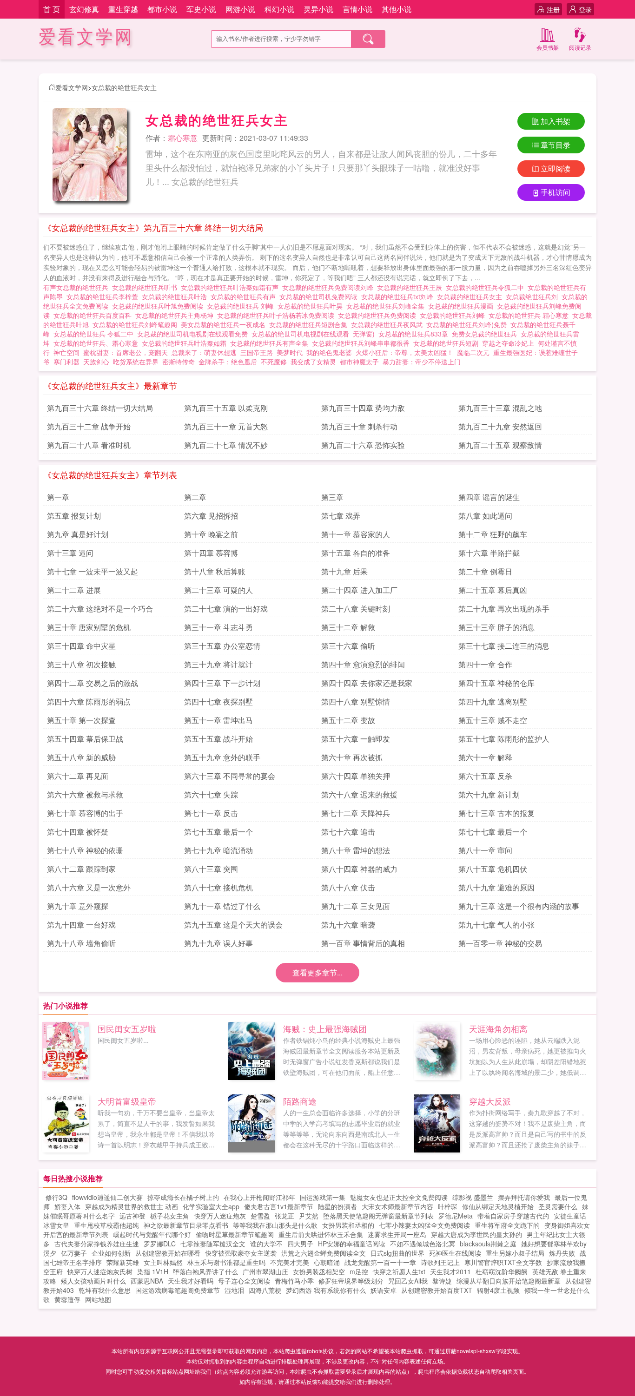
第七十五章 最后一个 (218, 831)
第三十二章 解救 (348, 627)
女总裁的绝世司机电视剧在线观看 (302, 333)
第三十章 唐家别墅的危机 (89, 627)
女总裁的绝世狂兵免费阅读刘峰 (329, 287)
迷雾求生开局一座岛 (397, 1234)
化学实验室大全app (211, 1206)
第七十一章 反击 (211, 813)
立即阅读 (555, 168)
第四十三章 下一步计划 (222, 683)
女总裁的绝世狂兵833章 (415, 333)
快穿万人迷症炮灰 (220, 1215)
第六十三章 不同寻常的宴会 (229, 775)
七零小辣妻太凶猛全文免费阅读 (424, 1225)
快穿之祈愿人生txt (399, 1271)
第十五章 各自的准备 (355, 552)
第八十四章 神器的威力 (359, 868)
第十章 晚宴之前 (211, 534)
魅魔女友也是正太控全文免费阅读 (399, 1197)
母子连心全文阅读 (244, 1280)
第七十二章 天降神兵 (355, 813)
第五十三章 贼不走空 (492, 720)
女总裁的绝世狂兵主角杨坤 (176, 315)
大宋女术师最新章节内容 (397, 1206)
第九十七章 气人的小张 (496, 924)
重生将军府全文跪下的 (507, 1225)
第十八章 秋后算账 (214, 571)
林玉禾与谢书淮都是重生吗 (226, 1262)
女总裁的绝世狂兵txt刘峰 (399, 296)
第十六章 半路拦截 (489, 552)
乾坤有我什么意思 (105, 1290)
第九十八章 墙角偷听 (81, 943)
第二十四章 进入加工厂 (359, 590)
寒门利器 (66, 361)
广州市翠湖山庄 (265, 1271)
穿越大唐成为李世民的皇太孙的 (476, 1234)
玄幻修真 (84, 9)
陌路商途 (300, 1101)
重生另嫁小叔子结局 (515, 1253)
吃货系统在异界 (136, 361)
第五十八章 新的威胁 (81, 757)
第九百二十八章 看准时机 (89, 445)
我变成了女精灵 (313, 361)
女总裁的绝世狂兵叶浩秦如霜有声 (231, 287)
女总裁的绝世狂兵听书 (146, 287)
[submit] (368, 39)
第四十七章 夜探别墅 (218, 701)
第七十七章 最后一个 (492, 831)
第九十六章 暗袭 (348, 924)
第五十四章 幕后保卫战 (85, 738)
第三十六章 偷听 (348, 645)
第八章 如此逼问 (485, 515)
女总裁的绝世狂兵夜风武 (388, 324)
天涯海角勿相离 (498, 1028)
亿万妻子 (74, 1253)
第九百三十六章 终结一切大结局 (100, 407)
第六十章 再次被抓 (352, 757)
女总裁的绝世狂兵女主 (124, 87)
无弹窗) (365, 333)
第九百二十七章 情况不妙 (226, 445)
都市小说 (162, 9)
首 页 (51, 9)
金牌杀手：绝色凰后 (227, 361)
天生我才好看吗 (190, 1280)
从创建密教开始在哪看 (167, 1253)
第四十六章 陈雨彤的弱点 (89, 701)
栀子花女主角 (169, 1215)
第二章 (195, 497)
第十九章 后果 (344, 571)
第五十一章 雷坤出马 (218, 720)
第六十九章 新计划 (489, 794)
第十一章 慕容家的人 (355, 534)
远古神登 (132, 1215)
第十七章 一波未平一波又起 (92, 571)
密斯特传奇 (178, 361)
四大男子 (300, 1243)
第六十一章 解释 (485, 757)
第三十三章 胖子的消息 (496, 627)
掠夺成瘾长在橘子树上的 (183, 1197)
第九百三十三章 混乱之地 (500, 407)
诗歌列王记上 (440, 1262)
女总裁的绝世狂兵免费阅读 (379, 315)
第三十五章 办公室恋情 (222, 645)
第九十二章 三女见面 (355, 906)
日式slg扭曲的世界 (397, 1253)
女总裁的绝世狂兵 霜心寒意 (530, 315)
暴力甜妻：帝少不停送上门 (422, 361)
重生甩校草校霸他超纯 (106, 1225)
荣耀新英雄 (122, 1262)
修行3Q (56, 1197)
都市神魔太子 (359, 361)
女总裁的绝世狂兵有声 (245, 296)
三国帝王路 (256, 352)
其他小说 (396, 9)
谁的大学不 (266, 1243)
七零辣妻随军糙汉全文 (212, 1243)
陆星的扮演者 (337, 1206)
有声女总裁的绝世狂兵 (77, 287)
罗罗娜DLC (160, 1243)
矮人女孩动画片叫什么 (93, 1280)
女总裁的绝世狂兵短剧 (447, 343)
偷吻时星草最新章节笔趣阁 (235, 1234)
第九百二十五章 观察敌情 (500, 445)
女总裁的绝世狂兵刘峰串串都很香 (362, 343)
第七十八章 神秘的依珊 (85, 850)
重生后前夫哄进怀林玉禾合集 (320, 1234)
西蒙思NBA (147, 1280)
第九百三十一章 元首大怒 (226, 426)
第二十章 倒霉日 (485, 571)
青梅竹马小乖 (294, 1280)
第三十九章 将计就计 (218, 664)
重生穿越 (123, 9)
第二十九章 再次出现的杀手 (503, 608)
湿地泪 (234, 1290)
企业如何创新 (111, 1253)
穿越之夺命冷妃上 (508, 343)
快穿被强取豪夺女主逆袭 (241, 1253)
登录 (585, 9)
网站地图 (98, 1299)
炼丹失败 (562, 1253)
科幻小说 (279, 9)
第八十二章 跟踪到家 (81, 868)
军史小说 (201, 9)
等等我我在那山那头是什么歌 (275, 1225)
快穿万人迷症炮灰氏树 (99, 1271)
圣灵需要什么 (557, 1206)
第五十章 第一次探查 (81, 720)
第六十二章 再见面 (77, 775)
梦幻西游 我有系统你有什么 (326, 1290)
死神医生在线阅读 (455, 1253)
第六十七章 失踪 (211, 794)
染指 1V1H (152, 1271)
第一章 (58, 497)
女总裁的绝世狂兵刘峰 (454, 315)
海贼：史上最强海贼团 (325, 1028)
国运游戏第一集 (322, 1197)
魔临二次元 (473, 352)
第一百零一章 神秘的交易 (500, 943)
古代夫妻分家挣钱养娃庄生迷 (96, 1243)
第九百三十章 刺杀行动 (359, 426)
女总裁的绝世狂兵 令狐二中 (95, 333)
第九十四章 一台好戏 (81, 924)
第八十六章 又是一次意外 (89, 887)
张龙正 (284, 1215)
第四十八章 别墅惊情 (355, 701)
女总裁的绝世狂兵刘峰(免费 (468, 324)
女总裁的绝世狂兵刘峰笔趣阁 (137, 324)
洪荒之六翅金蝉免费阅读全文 (323, 1253)
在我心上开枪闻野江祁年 (259, 1197)
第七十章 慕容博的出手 (85, 813)
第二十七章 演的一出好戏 (226, 608)
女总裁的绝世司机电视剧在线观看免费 (194, 333)
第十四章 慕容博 (211, 552)
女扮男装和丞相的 (348, 1225)
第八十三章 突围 (211, 868)
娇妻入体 (67, 1206)
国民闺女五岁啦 (127, 1028)
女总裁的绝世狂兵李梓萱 (104, 296)
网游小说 (240, 9)
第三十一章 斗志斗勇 (218, 627)
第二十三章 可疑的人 (218, 590)
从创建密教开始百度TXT (436, 1290)
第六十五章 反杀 (485, 775)
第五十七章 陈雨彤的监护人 (503, 738)
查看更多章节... (317, 972)
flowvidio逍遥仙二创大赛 (107, 1197)
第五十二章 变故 (348, 720)
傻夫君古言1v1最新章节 (278, 1206)
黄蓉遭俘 (67, 1299)
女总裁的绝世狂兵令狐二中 (487, 287)
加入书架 (555, 121)
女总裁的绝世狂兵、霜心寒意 (97, 343)
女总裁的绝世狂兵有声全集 (271, 343)
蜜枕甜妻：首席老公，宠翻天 (125, 352)
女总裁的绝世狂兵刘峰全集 (387, 305)
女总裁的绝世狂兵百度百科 (94, 315)
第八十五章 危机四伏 (492, 868)
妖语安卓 (383, 1290)
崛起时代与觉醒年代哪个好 (152, 1234)
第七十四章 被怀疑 (77, 831)
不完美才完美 (289, 1262)
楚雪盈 (260, 1215)
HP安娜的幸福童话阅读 (351, 1243)
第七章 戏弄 (340, 515)
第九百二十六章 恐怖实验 (363, 445)
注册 (553, 9)
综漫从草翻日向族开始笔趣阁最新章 (508, 1280)
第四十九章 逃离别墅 (492, 701)
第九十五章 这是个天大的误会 (233, 924)
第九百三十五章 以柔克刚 (226, 407)
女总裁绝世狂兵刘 (534, 296)
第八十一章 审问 (485, 850)
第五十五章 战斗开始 (218, 738)
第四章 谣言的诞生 (489, 497)
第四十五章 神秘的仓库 (496, 683)
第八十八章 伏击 (348, 887)
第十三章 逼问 (70, 552)
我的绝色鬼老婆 (329, 352)
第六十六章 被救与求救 (85, 794)
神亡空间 (66, 352)
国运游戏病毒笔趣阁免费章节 (177, 1290)
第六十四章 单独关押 (355, 775)
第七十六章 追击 (348, 831)
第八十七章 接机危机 (218, 887)
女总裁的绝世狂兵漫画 (462, 305)
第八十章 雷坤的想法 (355, 850)
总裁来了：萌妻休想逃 (204, 352)
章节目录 (555, 144)
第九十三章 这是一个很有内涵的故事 (518, 906)
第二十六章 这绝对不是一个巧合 (100, 608)
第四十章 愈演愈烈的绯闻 (363, 664)
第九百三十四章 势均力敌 (363, 407)
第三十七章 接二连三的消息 (503, 645)
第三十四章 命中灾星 (81, 645)
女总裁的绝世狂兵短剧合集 (310, 324)
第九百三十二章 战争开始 (89, 426)
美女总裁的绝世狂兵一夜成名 (225, 324)
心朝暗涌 (327, 1262)
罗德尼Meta (455, 1215)
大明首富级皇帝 (127, 1101)
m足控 (359, 1271)
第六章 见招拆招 (211, 515)
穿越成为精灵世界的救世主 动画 (131, 1206)
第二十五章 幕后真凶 (492, 590)
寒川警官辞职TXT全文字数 (503, 1262)
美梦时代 (290, 352)
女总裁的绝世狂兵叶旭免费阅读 (159, 305)
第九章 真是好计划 (77, 534)
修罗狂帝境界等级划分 (351, 1280)
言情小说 (357, 9)
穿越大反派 (490, 1101)
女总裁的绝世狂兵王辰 (411, 287)
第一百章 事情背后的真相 (363, 943)
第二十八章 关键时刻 (355, 608)
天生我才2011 (450, 1271)
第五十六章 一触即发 (355, 738)
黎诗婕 (442, 1280)
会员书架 (547, 47)
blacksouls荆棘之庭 (488, 1243)
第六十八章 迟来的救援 (359, 794)
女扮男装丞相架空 (319, 1271)
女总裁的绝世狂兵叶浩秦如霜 (186, 343)
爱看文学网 (86, 36)
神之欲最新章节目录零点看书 (186, 1225)
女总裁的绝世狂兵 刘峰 (242, 305)
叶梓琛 (447, 1206)
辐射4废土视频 (498, 1290)
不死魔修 (274, 361)
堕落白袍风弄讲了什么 (205, 1271)
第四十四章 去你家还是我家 (366, 683)
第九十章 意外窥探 (77, 906)
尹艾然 (308, 1215)
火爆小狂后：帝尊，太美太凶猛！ (404, 352)
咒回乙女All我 (408, 1280)
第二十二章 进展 (74, 590)
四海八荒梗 (265, 1290)
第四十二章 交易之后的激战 (92, 683)
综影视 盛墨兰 (472, 1197)
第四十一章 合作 (485, 664)
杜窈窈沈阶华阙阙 (502, 1271)
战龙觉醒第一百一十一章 (380, 1262)
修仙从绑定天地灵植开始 (498, 1206)
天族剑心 (96, 361)
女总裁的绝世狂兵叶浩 (176, 296)
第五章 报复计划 (74, 515)
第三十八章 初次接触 (81, 664)
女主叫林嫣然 (163, 1262)
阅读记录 (580, 47)
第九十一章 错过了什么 (222, 906)
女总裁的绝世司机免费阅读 (320, 296)
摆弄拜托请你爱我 (524, 1197)
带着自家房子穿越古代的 (513, 1215)
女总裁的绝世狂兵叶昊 (312, 305)
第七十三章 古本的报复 (496, 813)
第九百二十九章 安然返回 (500, 426)
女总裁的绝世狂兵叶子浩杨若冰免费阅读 (277, 315)
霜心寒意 (183, 137)
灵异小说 (318, 9)
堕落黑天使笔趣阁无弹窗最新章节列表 (378, 1215)
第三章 (332, 497)
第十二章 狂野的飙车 (492, 534)
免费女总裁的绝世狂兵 (486, 333)
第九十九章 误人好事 (218, 943)
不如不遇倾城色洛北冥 (422, 1243)
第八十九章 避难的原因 (496, 887)
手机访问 (555, 192)
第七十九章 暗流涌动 (218, 850)
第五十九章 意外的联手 (222, 757)
